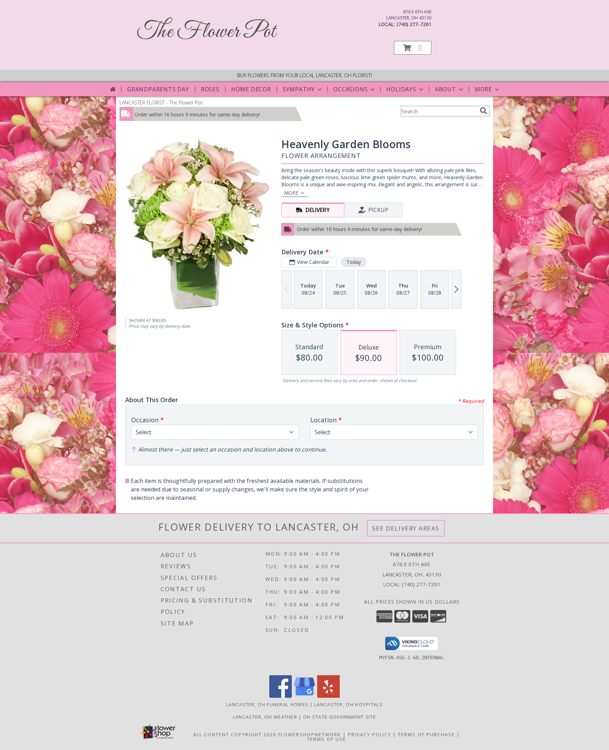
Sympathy (299, 89)
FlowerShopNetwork (309, 734)
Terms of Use (326, 739)
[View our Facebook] (280, 695)
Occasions (350, 89)
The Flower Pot (206, 32)
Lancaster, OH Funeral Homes (267, 704)
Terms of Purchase (426, 734)
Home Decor (251, 89)
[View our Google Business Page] (304, 695)
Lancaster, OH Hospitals (348, 704)
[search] (483, 111)
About (445, 89)
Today (353, 262)
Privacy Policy (369, 734)
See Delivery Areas (405, 528)
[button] (412, 48)
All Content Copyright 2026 (234, 734)
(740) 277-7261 (413, 24)
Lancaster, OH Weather (265, 717)
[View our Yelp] (328, 695)
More (483, 89)
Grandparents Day (158, 89)
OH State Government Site (339, 717)
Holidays (401, 89)
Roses (210, 89)
